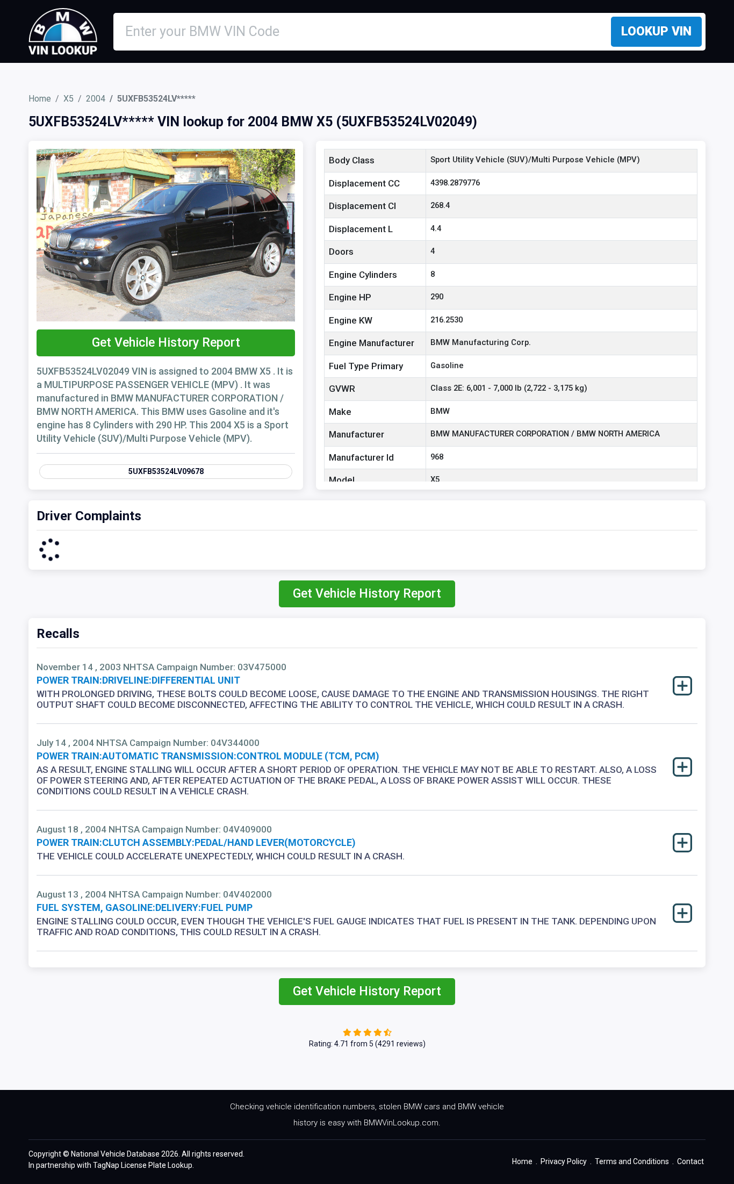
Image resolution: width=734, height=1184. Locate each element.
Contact (690, 1161)
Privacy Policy (564, 1161)
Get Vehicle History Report (166, 342)
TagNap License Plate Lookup (142, 1165)
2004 (95, 99)
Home (39, 99)
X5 (68, 99)
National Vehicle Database (115, 1154)
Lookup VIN (656, 31)
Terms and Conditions (632, 1161)
